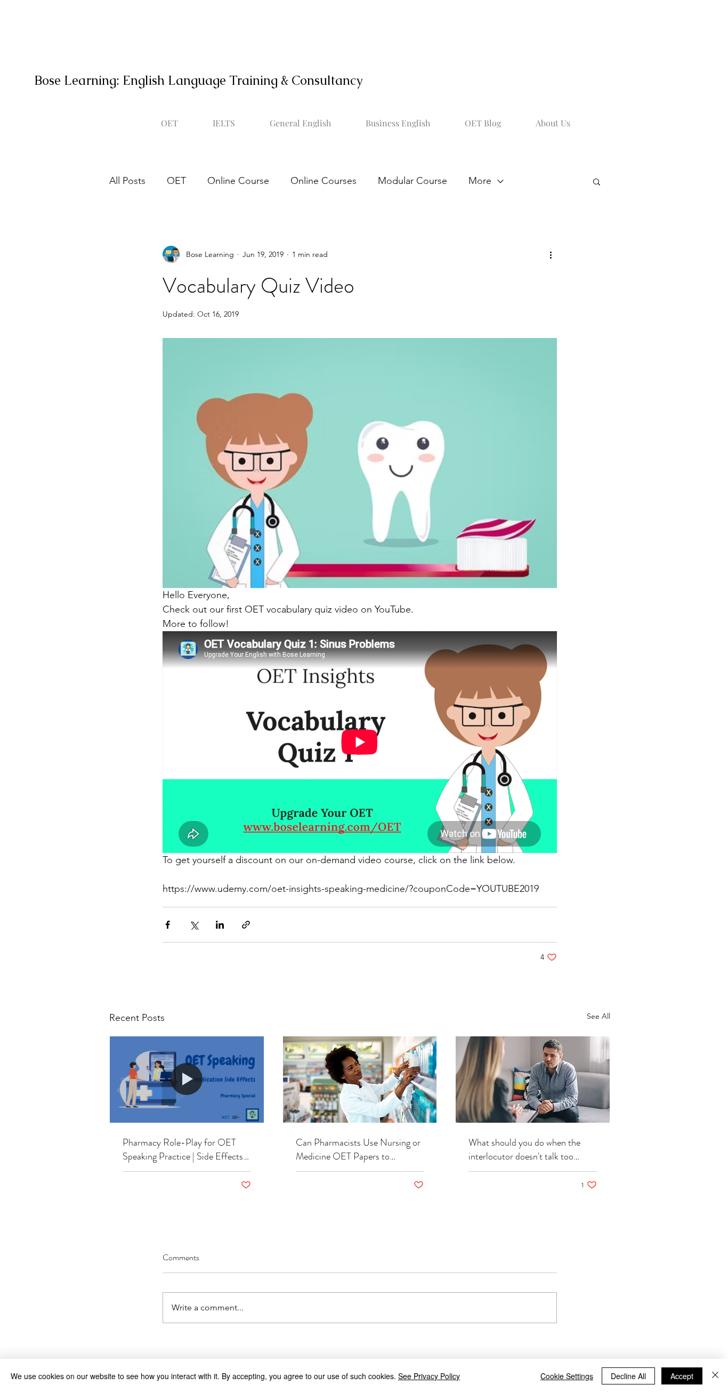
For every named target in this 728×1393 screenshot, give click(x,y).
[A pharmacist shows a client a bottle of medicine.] (187, 1079)
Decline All (628, 1376)
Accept (681, 1376)
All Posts (127, 181)
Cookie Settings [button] (566, 1376)
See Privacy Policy (429, 1376)
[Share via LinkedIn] (220, 925)
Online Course (238, 181)
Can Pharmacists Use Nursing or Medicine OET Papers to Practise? (358, 1149)
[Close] (715, 1375)
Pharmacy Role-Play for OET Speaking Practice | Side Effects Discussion (183, 1149)
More (479, 181)
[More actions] (550, 254)
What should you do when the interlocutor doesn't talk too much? (524, 1149)
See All (598, 1016)
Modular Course (412, 181)
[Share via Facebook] (168, 925)
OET (176, 181)
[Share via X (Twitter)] (194, 925)
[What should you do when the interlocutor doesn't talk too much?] (533, 1079)
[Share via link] (246, 925)
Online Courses (323, 181)
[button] (597, 181)
